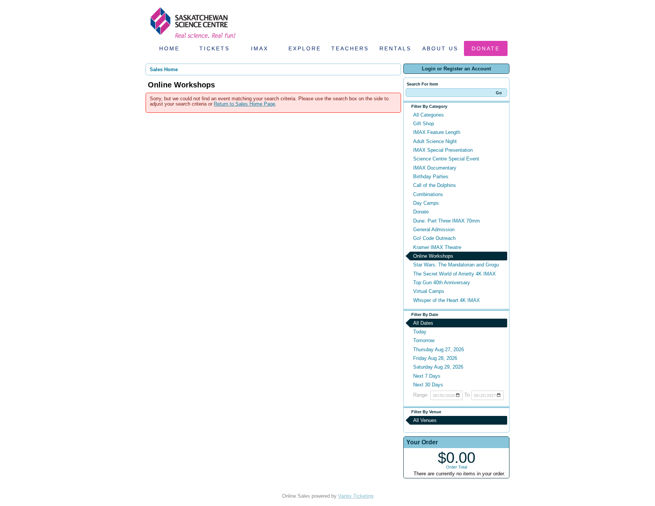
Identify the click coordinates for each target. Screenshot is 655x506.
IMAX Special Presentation (443, 150)
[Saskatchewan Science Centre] (192, 39)
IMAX (259, 48)
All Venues (425, 420)
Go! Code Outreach (434, 238)
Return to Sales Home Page (244, 104)
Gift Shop (423, 123)
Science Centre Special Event (446, 159)
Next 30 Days (428, 385)
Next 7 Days (426, 376)
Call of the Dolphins (434, 185)
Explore (304, 48)
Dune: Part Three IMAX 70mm (446, 221)
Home (169, 48)
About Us (440, 48)
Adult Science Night (435, 141)
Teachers (350, 48)
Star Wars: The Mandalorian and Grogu (456, 265)
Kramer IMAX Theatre (437, 247)
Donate (486, 48)
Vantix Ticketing (355, 496)
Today (419, 332)
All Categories (428, 115)
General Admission (433, 229)
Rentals (395, 48)
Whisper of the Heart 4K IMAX (446, 300)
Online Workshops (433, 256)
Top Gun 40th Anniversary (441, 282)
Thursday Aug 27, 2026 (438, 349)
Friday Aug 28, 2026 (435, 358)
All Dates (423, 323)
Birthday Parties (430, 176)
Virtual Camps (428, 291)
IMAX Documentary (434, 168)
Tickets (214, 48)
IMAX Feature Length (436, 132)
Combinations (428, 194)
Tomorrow (423, 340)
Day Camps (426, 203)
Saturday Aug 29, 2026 (438, 367)
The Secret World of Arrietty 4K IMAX (454, 274)
